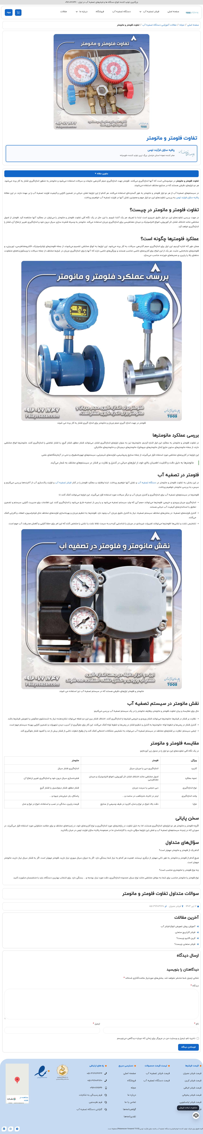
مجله (181, 25)
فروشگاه (100, 11)
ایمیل (96, 1024)
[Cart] (18, 12)
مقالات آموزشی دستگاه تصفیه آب (159, 25)
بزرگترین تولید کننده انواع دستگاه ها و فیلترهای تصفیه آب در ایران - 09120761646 (101, 2)
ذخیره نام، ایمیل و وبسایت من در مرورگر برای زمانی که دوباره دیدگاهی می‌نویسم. (156, 1038)
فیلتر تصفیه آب (63, 482)
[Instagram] (10, 1128)
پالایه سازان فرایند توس (187, 197)
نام (196, 1024)
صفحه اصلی (173, 11)
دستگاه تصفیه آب (121, 11)
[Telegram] (17, 1128)
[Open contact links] (196, 1115)
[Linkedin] (4, 1128)
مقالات (63, 11)
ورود (9, 12)
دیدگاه (195, 985)
